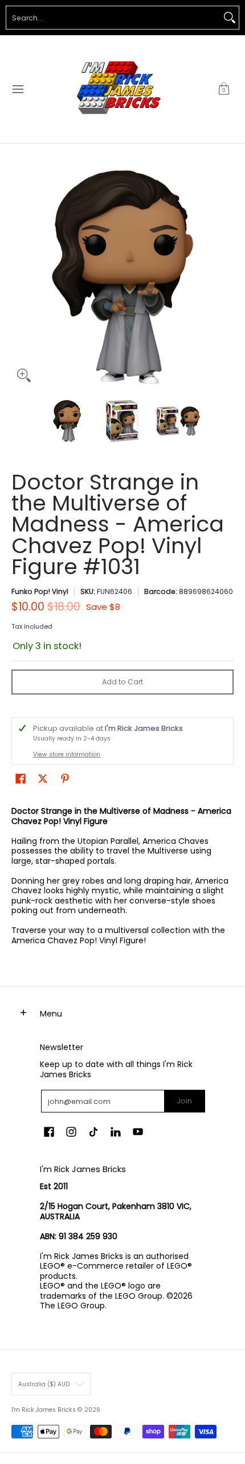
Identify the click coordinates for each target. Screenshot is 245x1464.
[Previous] (19, 277)
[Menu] (17, 89)
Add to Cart (122, 682)
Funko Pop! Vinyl (39, 591)
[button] (224, 89)
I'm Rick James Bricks (43, 1410)
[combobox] (113, 17)
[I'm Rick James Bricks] (118, 89)
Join (184, 1101)
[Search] (229, 17)
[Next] (225, 277)
